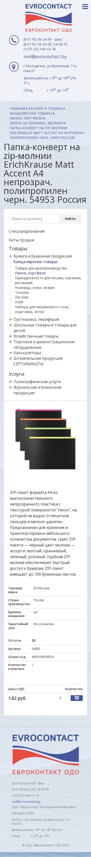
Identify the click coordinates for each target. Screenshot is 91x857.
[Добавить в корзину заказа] (77, 698)
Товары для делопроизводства (41, 268)
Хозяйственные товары (36, 336)
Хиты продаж (21, 240)
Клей (19, 302)
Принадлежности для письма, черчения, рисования (48, 280)
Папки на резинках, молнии (36, 123)
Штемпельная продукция (38, 358)
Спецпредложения (26, 231)
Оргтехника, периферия (36, 319)
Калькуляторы (27, 352)
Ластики (21, 297)
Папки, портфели (26, 118)
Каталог (36, 108)
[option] (45, 439)
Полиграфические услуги (37, 381)
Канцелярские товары (31, 113)
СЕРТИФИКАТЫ (29, 364)
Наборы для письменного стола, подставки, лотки (42, 309)
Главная (17, 108)
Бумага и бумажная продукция (43, 256)
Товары (55, 108)
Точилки (22, 292)
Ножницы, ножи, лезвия (35, 287)
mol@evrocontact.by (45, 56)
